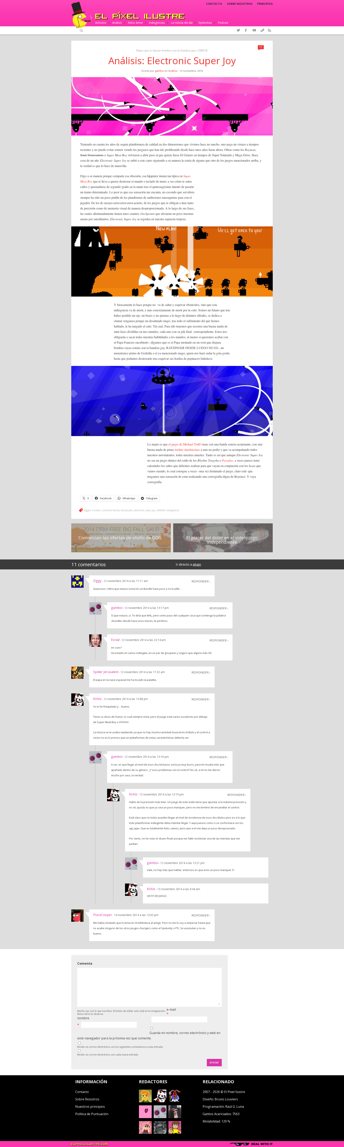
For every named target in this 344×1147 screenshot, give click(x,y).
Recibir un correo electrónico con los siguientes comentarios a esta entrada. (120, 1047)
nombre (83, 1018)
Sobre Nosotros (87, 1099)
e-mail (171, 1009)
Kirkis (97, 699)
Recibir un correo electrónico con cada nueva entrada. (108, 1054)
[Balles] (174, 1132)
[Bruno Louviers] (145, 1117)
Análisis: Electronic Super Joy (172, 60)
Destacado (127, 510)
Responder (200, 581)
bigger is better (92, 510)
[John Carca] (174, 1117)
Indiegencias (157, 23)
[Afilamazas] (145, 1132)
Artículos (100, 23)
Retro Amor (135, 23)
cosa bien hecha (110, 510)
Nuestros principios (90, 1106)
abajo (197, 564)
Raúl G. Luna (234, 1106)
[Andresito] (145, 1101)
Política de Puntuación (91, 1114)
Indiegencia (172, 510)
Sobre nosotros (239, 3)
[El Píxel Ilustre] (140, 15)
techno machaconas (187, 449)
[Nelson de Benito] (160, 1101)
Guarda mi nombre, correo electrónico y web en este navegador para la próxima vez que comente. (148, 1035)
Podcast (223, 23)
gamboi (159, 71)
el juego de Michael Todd (184, 444)
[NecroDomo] (160, 1132)
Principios (265, 3)
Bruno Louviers (226, 1099)
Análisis (117, 23)
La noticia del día (182, 23)
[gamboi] (160, 1117)
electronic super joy (144, 510)
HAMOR (160, 510)
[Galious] (174, 1101)
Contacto (214, 3)
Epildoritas (205, 23)
